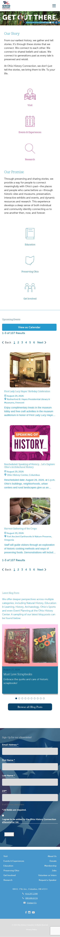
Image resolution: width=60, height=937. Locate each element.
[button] (44, 22)
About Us (52, 856)
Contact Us (32, 902)
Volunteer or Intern (47, 875)
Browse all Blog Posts (30, 707)
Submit (9, 834)
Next (40, 342)
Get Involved (9, 875)
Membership (50, 866)
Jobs (54, 870)
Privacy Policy (31, 930)
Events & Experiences (13, 861)
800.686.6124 (31, 898)
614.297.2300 (31, 893)
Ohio (19, 925)
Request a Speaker (48, 880)
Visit (5, 856)
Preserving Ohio (11, 870)
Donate (53, 861)
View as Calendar (29, 327)
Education (8, 866)
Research (7, 880)
